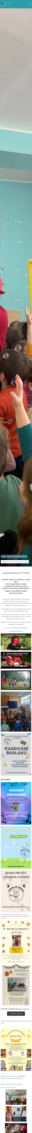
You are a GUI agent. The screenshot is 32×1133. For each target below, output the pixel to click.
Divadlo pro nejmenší (22, 1009)
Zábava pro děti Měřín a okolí (8, 1087)
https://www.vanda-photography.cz (12, 1078)
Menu (29, 4)
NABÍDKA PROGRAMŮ (20, 628)
